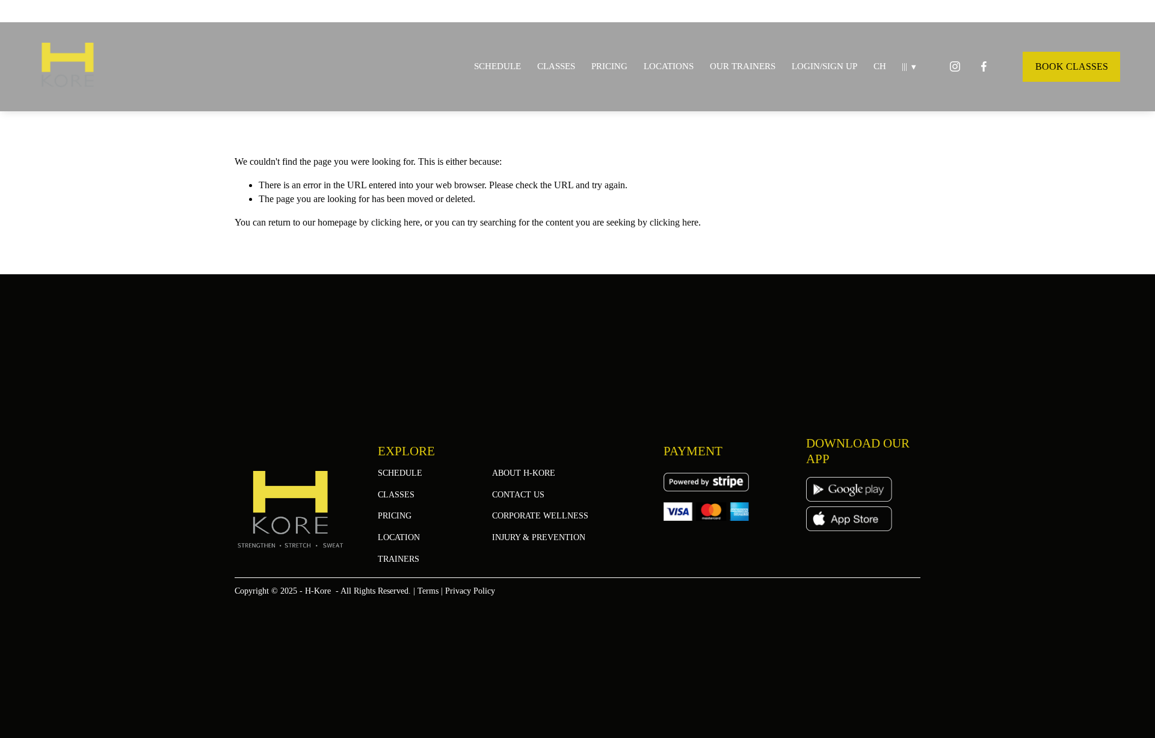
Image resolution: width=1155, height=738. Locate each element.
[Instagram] (955, 66)
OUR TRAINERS (742, 66)
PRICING (609, 66)
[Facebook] (984, 66)
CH (879, 66)
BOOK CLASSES (1071, 66)
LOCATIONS (669, 66)
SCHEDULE (497, 66)
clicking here (395, 222)
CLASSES (556, 66)
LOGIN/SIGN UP (824, 66)
